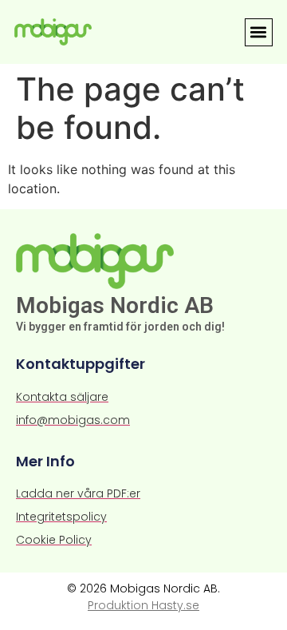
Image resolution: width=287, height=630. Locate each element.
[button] (259, 32)
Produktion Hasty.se (143, 605)
